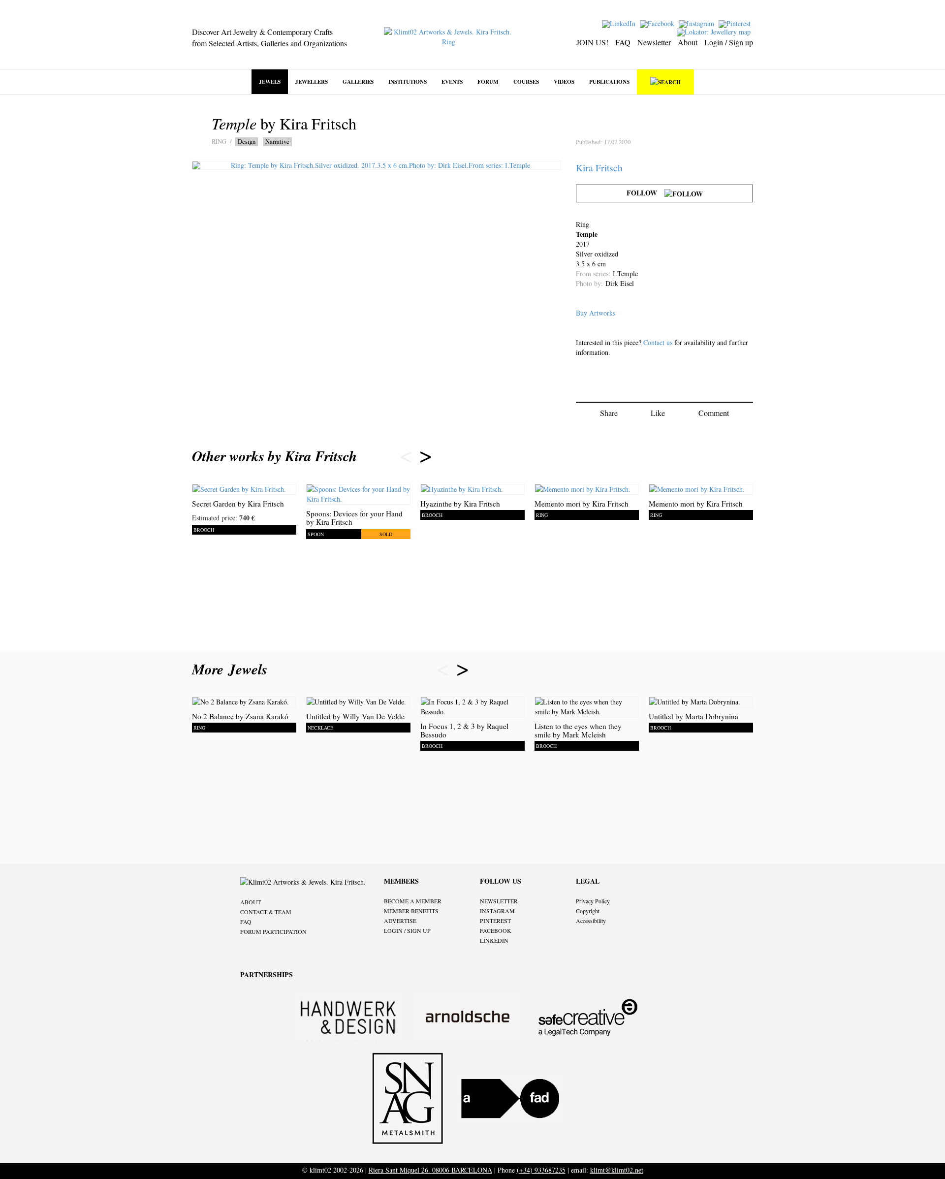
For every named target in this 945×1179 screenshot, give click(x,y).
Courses (526, 81)
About (687, 42)
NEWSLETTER (499, 901)
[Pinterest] (736, 23)
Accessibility (591, 920)
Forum (488, 81)
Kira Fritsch (599, 167)
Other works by (274, 456)
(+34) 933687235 (541, 1170)
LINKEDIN (494, 940)
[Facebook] (658, 23)
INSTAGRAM (497, 911)
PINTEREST (495, 920)
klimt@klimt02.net (616, 1170)
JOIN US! (592, 42)
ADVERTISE (400, 920)
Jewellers (311, 81)
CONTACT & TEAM (265, 912)
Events (452, 81)
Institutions (407, 81)
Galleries (358, 81)
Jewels (270, 81)
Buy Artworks (595, 313)
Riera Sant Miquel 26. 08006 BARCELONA (430, 1170)
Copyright (587, 911)
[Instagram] (698, 23)
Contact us (657, 342)
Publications (609, 81)
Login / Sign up (728, 42)
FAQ (622, 42)
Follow (645, 193)
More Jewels (232, 669)
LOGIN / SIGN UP (407, 930)
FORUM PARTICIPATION (273, 931)
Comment (713, 413)
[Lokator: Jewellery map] (715, 31)
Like (658, 413)
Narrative (277, 141)
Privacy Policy (593, 901)
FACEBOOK (495, 930)
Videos (564, 81)
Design (246, 141)
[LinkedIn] (620, 23)
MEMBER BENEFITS (411, 911)
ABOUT (250, 902)
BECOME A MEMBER (412, 901)
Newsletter (654, 42)
